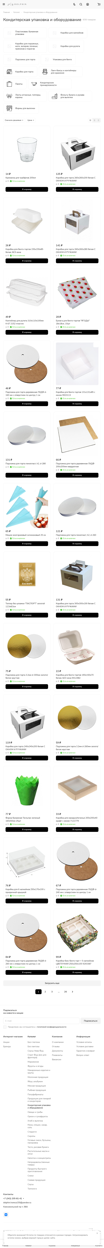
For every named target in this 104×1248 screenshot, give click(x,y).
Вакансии (56, 1059)
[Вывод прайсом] (98, 120)
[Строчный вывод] (94, 120)
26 (65, 991)
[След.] (72, 991)
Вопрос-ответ (82, 1055)
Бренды (7, 1046)
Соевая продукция (36, 1180)
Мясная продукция (37, 1085)
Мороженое (33, 1061)
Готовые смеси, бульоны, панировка (39, 1141)
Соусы (31, 1184)
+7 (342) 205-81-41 (12, 1198)
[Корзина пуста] (99, 4)
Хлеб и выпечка (35, 1120)
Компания (57, 1036)
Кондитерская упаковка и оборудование (39, 1106)
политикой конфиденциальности (51, 1027)
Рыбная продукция (37, 1090)
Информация (83, 1036)
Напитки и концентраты (39, 1158)
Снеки (31, 1175)
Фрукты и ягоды (35, 1066)
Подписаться (90, 1020)
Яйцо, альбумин (35, 1081)
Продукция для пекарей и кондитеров (39, 1100)
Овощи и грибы (35, 1112)
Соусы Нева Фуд (35, 1050)
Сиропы (31, 1136)
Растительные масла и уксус (38, 1152)
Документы (57, 1050)
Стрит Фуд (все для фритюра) (37, 1056)
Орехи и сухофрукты (38, 1116)
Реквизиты (57, 1055)
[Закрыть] (97, 1233)
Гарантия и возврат (85, 1050)
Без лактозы (33, 1046)
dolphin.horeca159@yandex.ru (17, 1202)
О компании (58, 1042)
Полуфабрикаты (35, 1094)
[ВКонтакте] (6, 1214)
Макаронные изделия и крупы (39, 1071)
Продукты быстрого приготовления (37, 1170)
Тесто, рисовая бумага (38, 1147)
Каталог (32, 1036)
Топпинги (32, 1188)
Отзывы (56, 1046)
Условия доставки (84, 1046)
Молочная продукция (38, 1077)
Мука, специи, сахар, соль (37, 1126)
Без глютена (34, 1042)
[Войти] (87, 4)
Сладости (32, 1131)
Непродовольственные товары (39, 1163)
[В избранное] (45, 130)
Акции (6, 1042)
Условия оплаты (84, 1042)
